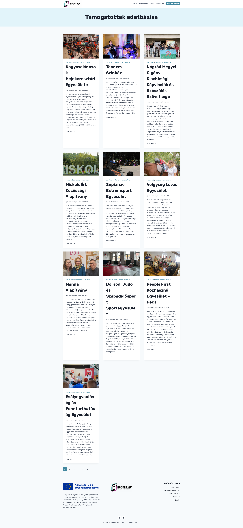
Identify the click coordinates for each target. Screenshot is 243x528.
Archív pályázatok (174, 493)
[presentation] (81, 46)
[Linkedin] (123, 517)
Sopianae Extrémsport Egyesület (119, 190)
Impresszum (175, 487)
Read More (70, 131)
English (177, 500)
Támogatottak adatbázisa (82, 62)
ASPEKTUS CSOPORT (172, 3)
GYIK (152, 4)
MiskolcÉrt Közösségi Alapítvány (76, 190)
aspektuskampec (72, 90)
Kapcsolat (160, 4)
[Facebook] (119, 517)
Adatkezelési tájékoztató (171, 490)
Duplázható (69, 62)
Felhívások (143, 4)
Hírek (135, 4)
